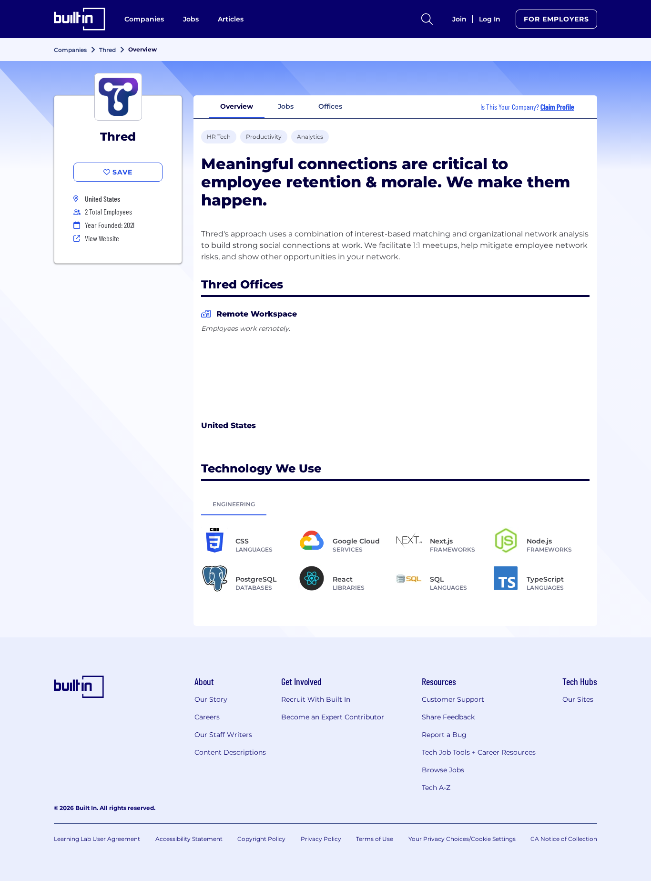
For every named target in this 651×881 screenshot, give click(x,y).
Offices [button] (330, 106)
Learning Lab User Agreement (97, 838)
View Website (102, 238)
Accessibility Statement (189, 838)
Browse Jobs (443, 770)
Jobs (191, 19)
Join (459, 19)
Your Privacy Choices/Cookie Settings (462, 838)
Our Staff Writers (223, 734)
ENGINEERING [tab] (234, 504)
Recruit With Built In (315, 699)
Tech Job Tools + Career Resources (479, 752)
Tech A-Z (436, 787)
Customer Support (453, 699)
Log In (489, 19)
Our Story (210, 699)
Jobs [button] (286, 106)
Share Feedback (448, 717)
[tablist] (395, 503)
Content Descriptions (230, 752)
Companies (144, 19)
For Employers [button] (556, 19)
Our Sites (577, 699)
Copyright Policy (261, 838)
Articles (231, 19)
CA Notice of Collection (563, 838)
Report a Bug (444, 734)
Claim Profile (557, 106)
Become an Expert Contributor (332, 717)
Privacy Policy (321, 838)
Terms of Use (374, 838)
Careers (207, 717)
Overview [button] (236, 106)
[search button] (427, 19)
